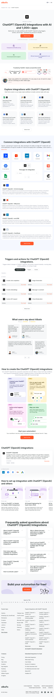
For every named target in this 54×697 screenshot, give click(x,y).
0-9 (2, 603)
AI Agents (3, 675)
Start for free (27, 35)
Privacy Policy (37, 685)
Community (4, 671)
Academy (3, 664)
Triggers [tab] (29, 269)
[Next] (28, 357)
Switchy (3, 613)
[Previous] (25, 357)
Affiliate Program (5, 673)
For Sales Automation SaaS (31, 666)
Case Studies (28, 662)
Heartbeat (3, 622)
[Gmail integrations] (17, 472)
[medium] (51, 692)
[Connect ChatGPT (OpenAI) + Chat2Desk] (37, 156)
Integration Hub (4, 7)
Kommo (3, 627)
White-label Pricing (29, 659)
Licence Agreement (28, 685)
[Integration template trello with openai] (27, 119)
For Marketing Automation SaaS (32, 668)
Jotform (3, 625)
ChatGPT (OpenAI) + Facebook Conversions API (31, 634)
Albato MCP (28, 671)
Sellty (2, 629)
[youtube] (48, 692)
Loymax (19, 618)
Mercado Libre (20, 620)
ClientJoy (19, 627)
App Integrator (4, 666)
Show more (27, 129)
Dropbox (3, 620)
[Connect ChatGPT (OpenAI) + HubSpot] (48, 166)
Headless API (28, 673)
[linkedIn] (45, 692)
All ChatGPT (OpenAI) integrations (33, 648)
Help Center (4, 662)
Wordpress (4, 618)
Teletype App (20, 613)
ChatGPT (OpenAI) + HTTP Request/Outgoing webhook (45, 634)
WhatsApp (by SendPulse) (8, 615)
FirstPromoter (20, 615)
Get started (27, 589)
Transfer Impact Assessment (35, 687)
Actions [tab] (36, 269)
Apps (9, 7)
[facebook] (42, 692)
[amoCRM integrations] (3, 472)
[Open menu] (51, 2)
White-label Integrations (30, 657)
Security (44, 687)
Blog (2, 659)
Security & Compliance (30, 664)
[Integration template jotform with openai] (27, 102)
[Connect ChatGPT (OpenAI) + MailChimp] (48, 176)
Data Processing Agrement (47, 685)
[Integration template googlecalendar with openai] (44, 102)
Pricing (2, 657)
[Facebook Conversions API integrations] (13, 472)
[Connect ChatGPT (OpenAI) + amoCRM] (27, 156)
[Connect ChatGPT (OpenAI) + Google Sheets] (5, 176)
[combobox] (27, 173)
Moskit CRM (20, 622)
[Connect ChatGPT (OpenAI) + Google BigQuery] (5, 166)
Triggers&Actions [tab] (20, 269)
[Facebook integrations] (8, 472)
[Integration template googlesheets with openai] (9, 102)
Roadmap (3, 668)
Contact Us (50, 687)
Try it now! (23, 284)
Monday (19, 625)
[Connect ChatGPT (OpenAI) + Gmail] (48, 156)
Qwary (18, 629)
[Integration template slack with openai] (44, 119)
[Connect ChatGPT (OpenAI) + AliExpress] (16, 156)
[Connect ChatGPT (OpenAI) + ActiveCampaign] (5, 156)
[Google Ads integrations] (22, 472)
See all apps (4, 632)
